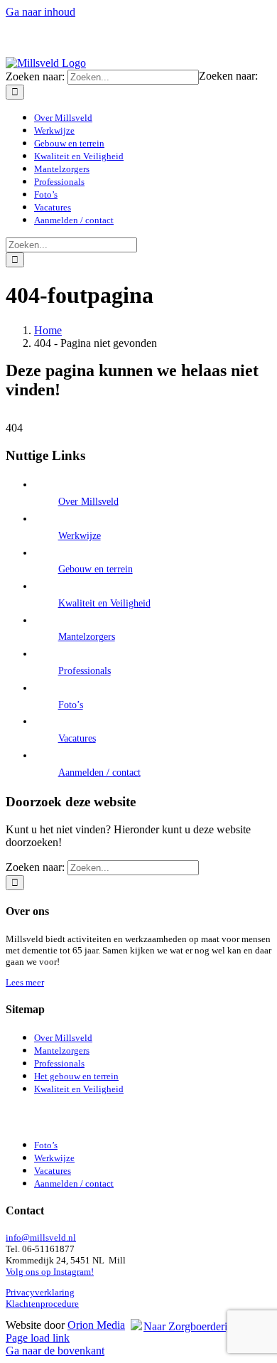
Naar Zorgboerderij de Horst (207, 1326)
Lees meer (25, 982)
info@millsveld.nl (41, 1237)
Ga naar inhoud (40, 12)
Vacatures (77, 738)
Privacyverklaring (40, 1292)
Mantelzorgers (86, 636)
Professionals (84, 671)
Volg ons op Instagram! (50, 1271)
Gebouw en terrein (95, 569)
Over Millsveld (88, 501)
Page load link (38, 1338)
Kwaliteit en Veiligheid (104, 603)
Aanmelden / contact (99, 772)
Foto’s (70, 705)
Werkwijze (79, 535)
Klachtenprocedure (42, 1303)
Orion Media (96, 1325)
